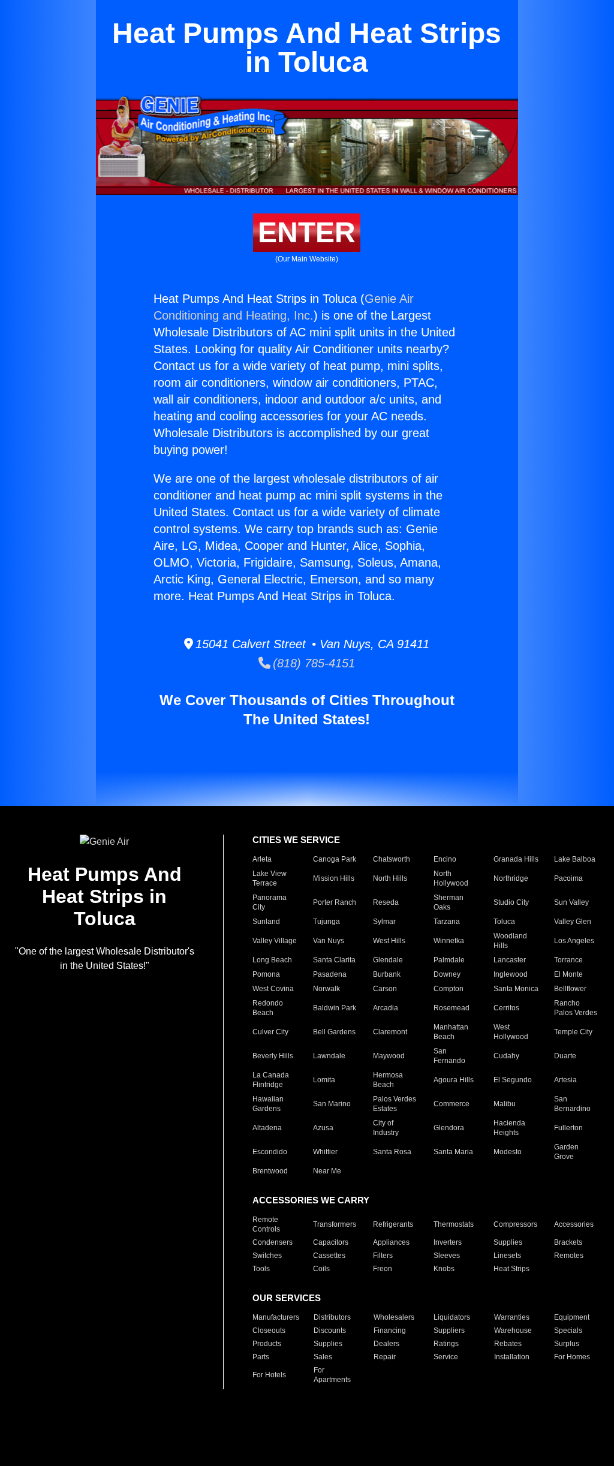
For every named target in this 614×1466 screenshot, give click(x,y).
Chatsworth (391, 859)
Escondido (269, 1152)
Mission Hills (333, 878)
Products (266, 1343)
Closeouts (268, 1330)
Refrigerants (393, 1224)
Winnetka (449, 941)
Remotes (568, 1255)
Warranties (511, 1317)
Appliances (391, 1242)
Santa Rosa (392, 1152)
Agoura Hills (454, 1080)
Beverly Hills (272, 1056)
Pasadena (330, 974)
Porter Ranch (334, 902)
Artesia (565, 1080)
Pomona (266, 974)
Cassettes (329, 1255)
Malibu (504, 1104)
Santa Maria (453, 1152)
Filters (383, 1255)
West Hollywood (510, 1032)
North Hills (390, 878)
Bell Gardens (334, 1032)
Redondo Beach (267, 1008)
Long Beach (272, 960)
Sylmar (384, 921)
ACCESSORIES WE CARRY (310, 1200)
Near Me (327, 1171)
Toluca (504, 921)
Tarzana (447, 921)
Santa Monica (515, 989)
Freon (382, 1269)
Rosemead (451, 1008)
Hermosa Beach (388, 1080)
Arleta (262, 859)
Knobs (444, 1269)
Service (446, 1357)
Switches (267, 1255)
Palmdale (449, 960)
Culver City (270, 1032)
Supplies (507, 1242)
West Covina (273, 989)
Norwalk (326, 989)
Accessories (574, 1224)
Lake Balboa (574, 859)
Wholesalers (394, 1317)
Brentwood (270, 1171)
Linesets (507, 1255)
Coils (321, 1269)
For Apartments (332, 1375)
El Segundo (512, 1080)
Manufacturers (275, 1317)
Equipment (571, 1317)
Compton (448, 989)
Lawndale (329, 1056)
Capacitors (330, 1242)
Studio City (511, 902)
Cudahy (506, 1056)
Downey (447, 974)
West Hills (389, 941)
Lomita (324, 1080)
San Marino (332, 1104)
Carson (385, 989)
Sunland (266, 921)
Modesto (507, 1152)
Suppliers (449, 1330)
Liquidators (452, 1317)
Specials (568, 1330)
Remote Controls (266, 1224)
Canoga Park (334, 859)
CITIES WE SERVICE (296, 840)
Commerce (451, 1104)
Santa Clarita (334, 960)
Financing (390, 1330)
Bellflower (570, 989)
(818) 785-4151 (312, 663)
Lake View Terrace (269, 878)
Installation (511, 1357)
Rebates (508, 1343)
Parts (260, 1357)
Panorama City (269, 902)
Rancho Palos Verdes (575, 1008)
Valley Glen (572, 921)
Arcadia (385, 1008)
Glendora (449, 1128)
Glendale (388, 960)
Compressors (515, 1224)
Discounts (330, 1330)
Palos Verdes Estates (394, 1104)
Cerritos (506, 1008)
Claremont (390, 1032)
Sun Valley (571, 902)
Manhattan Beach (451, 1032)
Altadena (267, 1128)
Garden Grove (566, 1152)
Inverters (448, 1242)
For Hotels (269, 1375)
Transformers (334, 1224)
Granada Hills (515, 859)
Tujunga (326, 921)
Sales (323, 1357)
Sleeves (447, 1255)
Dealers (386, 1343)
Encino (445, 859)
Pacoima (568, 878)
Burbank (387, 974)
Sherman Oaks (448, 902)
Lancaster (509, 960)
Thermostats (454, 1224)
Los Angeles (574, 941)
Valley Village (274, 941)
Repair (385, 1357)
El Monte (568, 974)
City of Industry (386, 1128)
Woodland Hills (510, 941)
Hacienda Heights (509, 1128)
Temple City (573, 1032)
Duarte (565, 1056)
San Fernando (449, 1056)
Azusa (323, 1128)
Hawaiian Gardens (268, 1104)
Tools (261, 1269)
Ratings (446, 1343)
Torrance (568, 960)
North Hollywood (451, 878)
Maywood (389, 1056)
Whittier (325, 1152)
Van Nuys (328, 941)
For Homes (572, 1357)
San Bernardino (572, 1104)
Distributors (332, 1317)
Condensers (272, 1242)
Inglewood (510, 974)
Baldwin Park (334, 1008)
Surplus (566, 1343)
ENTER (307, 232)
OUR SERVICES (286, 1298)
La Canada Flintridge (270, 1080)
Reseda (386, 902)
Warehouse (513, 1330)
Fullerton (568, 1128)
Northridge (510, 878)
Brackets (568, 1242)
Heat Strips (511, 1269)
